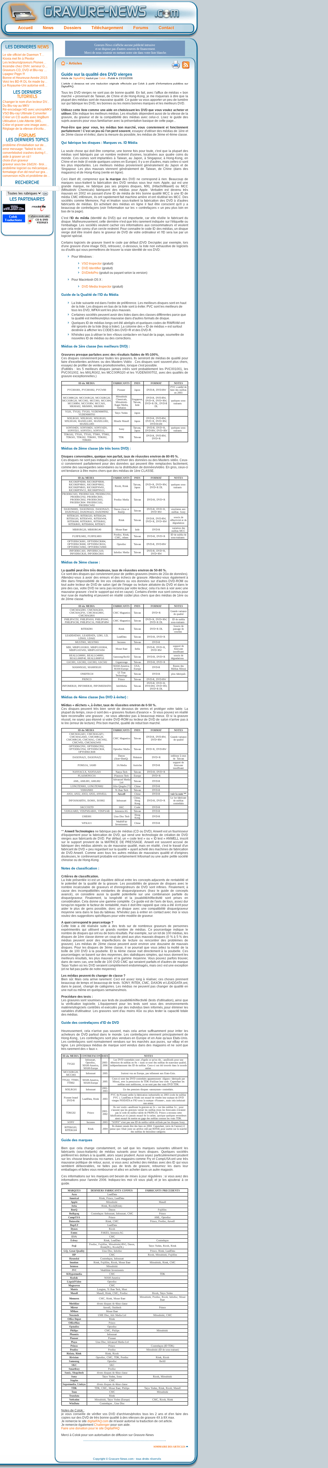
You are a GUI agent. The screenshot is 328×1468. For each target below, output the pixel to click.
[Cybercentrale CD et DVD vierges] (39, 219)
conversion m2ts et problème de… (26, 176)
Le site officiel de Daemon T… (23, 55)
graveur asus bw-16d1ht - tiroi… (25, 164)
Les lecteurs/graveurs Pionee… (24, 62)
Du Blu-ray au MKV (16, 105)
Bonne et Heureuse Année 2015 (25, 78)
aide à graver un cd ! (17, 156)
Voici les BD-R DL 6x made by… (25, 81)
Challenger (102, 1425)
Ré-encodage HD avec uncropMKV (27, 109)
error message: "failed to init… (23, 149)
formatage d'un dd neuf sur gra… (25, 172)
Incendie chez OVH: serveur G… (25, 66)
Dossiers (72, 28)
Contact (166, 28)
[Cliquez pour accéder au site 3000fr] (14, 208)
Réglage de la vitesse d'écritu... (24, 129)
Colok (102, 78)
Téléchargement (107, 28)
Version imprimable (176, 64)
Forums (140, 28)
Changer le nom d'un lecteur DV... (26, 102)
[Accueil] (63, 63)
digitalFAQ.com (97, 1421)
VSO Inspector (92, 263)
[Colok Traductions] (14, 218)
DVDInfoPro (90, 273)
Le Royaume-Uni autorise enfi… (25, 85)
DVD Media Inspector (96, 286)
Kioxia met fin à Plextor (18, 58)
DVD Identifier (91, 268)
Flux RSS (185, 66)
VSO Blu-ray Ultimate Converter (25, 113)
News (48, 28)
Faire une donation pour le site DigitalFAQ (90, 1428)
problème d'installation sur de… (25, 145)
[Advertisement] (125, 48)
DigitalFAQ (79, 78)
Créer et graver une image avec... (26, 125)
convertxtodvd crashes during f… (25, 153)
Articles (75, 63)
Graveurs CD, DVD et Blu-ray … (25, 70)
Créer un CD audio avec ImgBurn (26, 117)
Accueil (25, 28)
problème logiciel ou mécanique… (26, 168)
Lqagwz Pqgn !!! (14, 74)
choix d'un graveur (15, 160)
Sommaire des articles (169, 1446)
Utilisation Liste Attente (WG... (23, 121)
